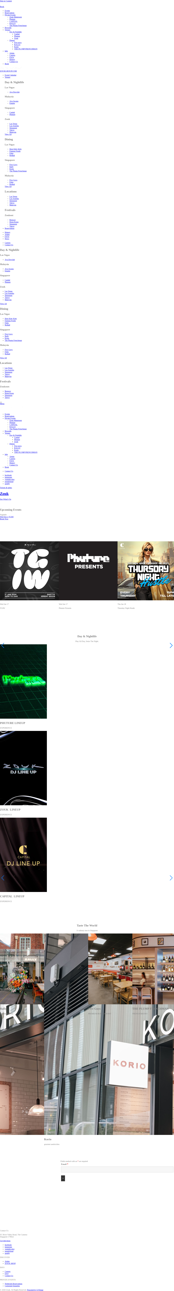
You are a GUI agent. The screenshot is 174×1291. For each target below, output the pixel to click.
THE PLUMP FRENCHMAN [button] (25, 49)
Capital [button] (17, 34)
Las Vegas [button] (13, 124)
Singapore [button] (13, 128)
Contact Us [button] (13, 62)
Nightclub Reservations (13, 1284)
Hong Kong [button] (13, 222)
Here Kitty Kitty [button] (15, 149)
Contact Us (9, 1276)
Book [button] (7, 64)
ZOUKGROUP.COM (8, 71)
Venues (7, 77)
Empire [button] (12, 103)
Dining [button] (12, 40)
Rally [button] (11, 167)
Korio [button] (16, 47)
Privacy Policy (49, 1169)
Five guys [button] (18, 43)
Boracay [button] (12, 220)
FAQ (7, 1274)
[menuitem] (89, 11)
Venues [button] (7, 30)
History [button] (12, 60)
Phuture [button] (12, 19)
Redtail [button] (12, 155)
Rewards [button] (8, 28)
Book (4, 519)
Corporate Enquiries (12, 1286)
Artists (7, 1261)
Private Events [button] (10, 15)
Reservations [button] (9, 13)
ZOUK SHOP (10, 1263)
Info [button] (6, 51)
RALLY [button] (12, 23)
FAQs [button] (11, 57)
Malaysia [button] (12, 132)
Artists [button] (11, 53)
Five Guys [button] (13, 165)
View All (8, 134)
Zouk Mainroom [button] (15, 17)
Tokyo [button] (11, 130)
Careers (7, 1271)
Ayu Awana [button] (13, 101)
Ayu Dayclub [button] (14, 92)
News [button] (7, 239)
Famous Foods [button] (14, 151)
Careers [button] (12, 55)
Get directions (5, 1241)
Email (64, 1164)
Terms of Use (35, 1169)
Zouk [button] (16, 38)
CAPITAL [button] (13, 21)
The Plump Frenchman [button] (18, 26)
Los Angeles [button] (14, 126)
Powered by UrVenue (35, 1290)
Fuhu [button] (11, 153)
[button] (171, 645)
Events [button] (7, 11)
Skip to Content (6, 1)
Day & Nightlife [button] (15, 32)
